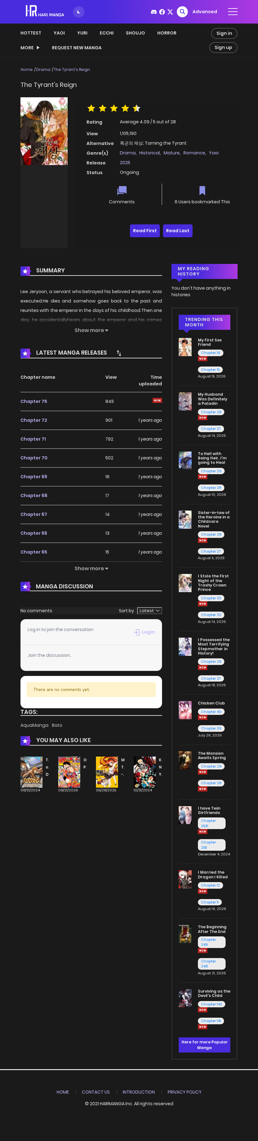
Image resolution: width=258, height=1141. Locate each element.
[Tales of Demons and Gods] (31, 772)
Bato (57, 725)
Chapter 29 (211, 471)
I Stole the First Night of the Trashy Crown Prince (213, 582)
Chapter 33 (211, 598)
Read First (145, 231)
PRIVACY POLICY (185, 1092)
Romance (194, 153)
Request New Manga (77, 48)
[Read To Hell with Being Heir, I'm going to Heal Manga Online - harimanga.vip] (185, 460)
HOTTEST (30, 33)
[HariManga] (45, 11)
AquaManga (34, 725)
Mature (172, 153)
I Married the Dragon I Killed (213, 874)
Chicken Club (211, 703)
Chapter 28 (211, 412)
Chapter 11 (210, 902)
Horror (167, 33)
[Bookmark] (202, 191)
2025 (125, 162)
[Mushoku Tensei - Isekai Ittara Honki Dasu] (107, 772)
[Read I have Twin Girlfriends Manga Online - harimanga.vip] (185, 815)
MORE (27, 48)
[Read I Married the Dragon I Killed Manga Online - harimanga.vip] (185, 879)
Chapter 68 (34, 495)
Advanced (205, 11)
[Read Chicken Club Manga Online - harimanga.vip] (185, 710)
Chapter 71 (33, 439)
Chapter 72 (33, 420)
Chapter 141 (211, 1020)
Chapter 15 (210, 369)
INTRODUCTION (139, 1092)
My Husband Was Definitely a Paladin (212, 399)
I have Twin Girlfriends (209, 810)
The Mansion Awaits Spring (212, 755)
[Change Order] (119, 353)
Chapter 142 (211, 1004)
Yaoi (59, 33)
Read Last (177, 231)
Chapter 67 (33, 514)
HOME (63, 1092)
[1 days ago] (202, 771)
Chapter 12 (210, 885)
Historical (149, 153)
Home (27, 69)
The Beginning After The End (212, 929)
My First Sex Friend (210, 342)
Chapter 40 (211, 711)
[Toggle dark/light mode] (78, 12)
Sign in (224, 33)
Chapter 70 (34, 458)
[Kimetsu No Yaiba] (145, 772)
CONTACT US (96, 1092)
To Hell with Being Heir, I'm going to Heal (212, 458)
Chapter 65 (33, 552)
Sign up (223, 47)
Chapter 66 (33, 533)
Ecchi (107, 33)
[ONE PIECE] (69, 772)
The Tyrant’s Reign (72, 69)
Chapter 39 (211, 728)
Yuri (82, 33)
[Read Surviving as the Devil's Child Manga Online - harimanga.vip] (185, 998)
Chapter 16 (210, 352)
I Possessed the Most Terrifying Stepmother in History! (214, 646)
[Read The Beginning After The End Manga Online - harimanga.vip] (185, 933)
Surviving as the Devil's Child (214, 993)
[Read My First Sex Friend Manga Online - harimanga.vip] (185, 346)
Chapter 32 (211, 614)
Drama (43, 69)
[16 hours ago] (202, 891)
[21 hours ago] (202, 667)
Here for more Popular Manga (205, 1044)
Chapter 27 (211, 428)
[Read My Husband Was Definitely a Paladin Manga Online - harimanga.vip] (185, 401)
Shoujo (135, 33)
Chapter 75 (33, 401)
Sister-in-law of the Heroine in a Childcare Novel (214, 519)
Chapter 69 (33, 477)
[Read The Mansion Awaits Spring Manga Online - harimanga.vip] (185, 760)
